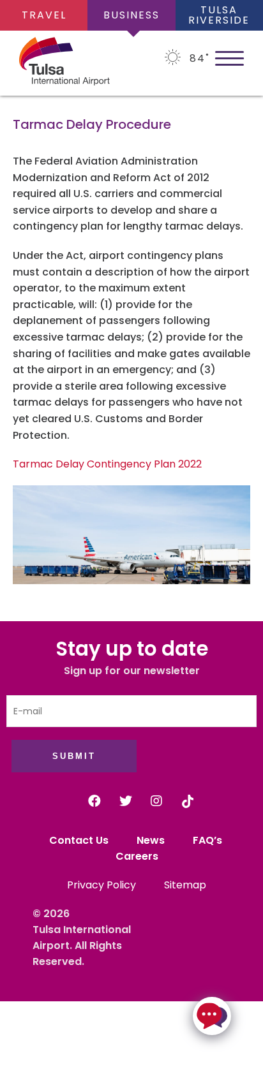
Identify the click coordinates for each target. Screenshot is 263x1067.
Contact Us (79, 840)
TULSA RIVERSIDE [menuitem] (219, 15)
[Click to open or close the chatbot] (212, 1016)
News (151, 840)
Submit (74, 756)
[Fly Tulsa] (44, 63)
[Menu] (229, 57)
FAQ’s (209, 840)
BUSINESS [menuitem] (131, 15)
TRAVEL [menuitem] (44, 15)
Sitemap (185, 885)
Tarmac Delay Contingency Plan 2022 (107, 464)
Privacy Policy (101, 885)
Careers (137, 856)
